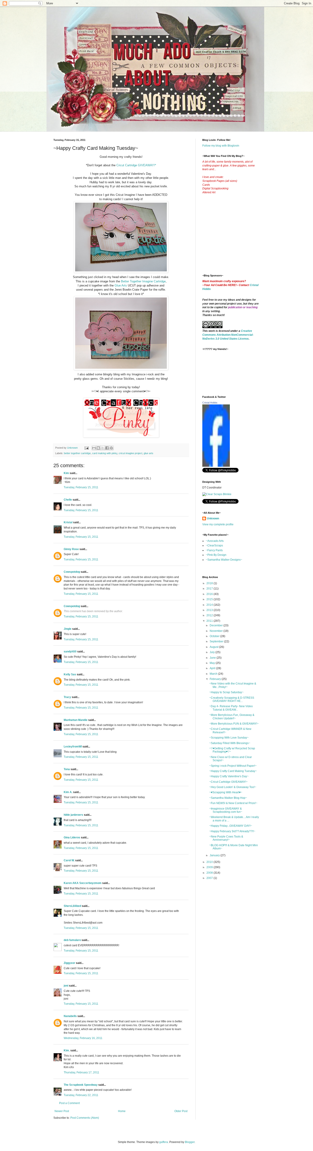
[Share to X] (102, 448)
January (215, 855)
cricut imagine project (130, 453)
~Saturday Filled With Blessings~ (229, 743)
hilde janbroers (73, 814)
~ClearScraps (214, 545)
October (215, 636)
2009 (210, 867)
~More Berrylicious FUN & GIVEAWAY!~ (234, 723)
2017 (210, 588)
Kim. (67, 1050)
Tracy (67, 697)
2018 (210, 583)
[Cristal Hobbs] (216, 465)
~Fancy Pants (214, 550)
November (216, 631)
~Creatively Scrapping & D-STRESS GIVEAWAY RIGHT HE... (231, 699)
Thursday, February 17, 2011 (81, 1072)
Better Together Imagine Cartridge (143, 281)
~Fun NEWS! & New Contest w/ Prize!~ (233, 803)
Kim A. (68, 792)
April (213, 668)
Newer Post (62, 1111)
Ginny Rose (71, 549)
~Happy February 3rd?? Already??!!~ (232, 831)
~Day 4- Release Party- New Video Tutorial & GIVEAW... (231, 708)
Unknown (213, 518)
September (217, 641)
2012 (210, 615)
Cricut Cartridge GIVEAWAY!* (136, 165)
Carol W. (69, 860)
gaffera (163, 1142)
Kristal (68, 522)
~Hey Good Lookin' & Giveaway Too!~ (232, 787)
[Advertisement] (236, 237)
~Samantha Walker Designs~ (224, 559)
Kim (66, 473)
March (214, 673)
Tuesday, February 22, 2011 (81, 1095)
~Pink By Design (216, 554)
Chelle (68, 499)
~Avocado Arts (215, 541)
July (212, 652)
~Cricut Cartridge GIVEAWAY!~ (228, 781)
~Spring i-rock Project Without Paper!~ (233, 765)
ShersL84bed (72, 906)
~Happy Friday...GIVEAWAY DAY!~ (230, 825)
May (213, 663)
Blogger (190, 1142)
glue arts (148, 453)
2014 (210, 604)
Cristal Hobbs (209, 402)
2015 (210, 599)
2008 (210, 872)
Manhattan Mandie (76, 720)
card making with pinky (104, 453)
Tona (67, 769)
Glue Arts (121, 285)
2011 (210, 620)
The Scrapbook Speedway (81, 1084)
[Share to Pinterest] (111, 448)
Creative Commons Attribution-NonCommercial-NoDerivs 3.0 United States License (227, 334)
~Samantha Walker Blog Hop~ (228, 797)
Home (122, 1111)
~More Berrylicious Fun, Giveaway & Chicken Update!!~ (231, 716)
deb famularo (72, 940)
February (216, 679)
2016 (210, 594)
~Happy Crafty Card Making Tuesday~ (233, 771)
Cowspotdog (72, 571)
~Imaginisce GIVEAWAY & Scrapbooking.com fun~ (225, 810)
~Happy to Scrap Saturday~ (226, 692)
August (214, 647)
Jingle (67, 628)
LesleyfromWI (73, 746)
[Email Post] (86, 447)
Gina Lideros (72, 837)
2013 (210, 610)
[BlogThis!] (98, 448)
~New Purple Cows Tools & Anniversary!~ (226, 838)
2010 (210, 862)
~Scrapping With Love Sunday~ (229, 737)
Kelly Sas (70, 674)
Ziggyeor (69, 963)
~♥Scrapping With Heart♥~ (225, 792)
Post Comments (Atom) (84, 1117)
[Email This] (94, 448)
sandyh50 (70, 651)
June (213, 657)
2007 (210, 878)
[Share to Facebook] (107, 448)
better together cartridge (77, 453)
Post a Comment (69, 1103)
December (216, 625)
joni (66, 985)
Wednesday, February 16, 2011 (83, 1038)
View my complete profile (217, 524)
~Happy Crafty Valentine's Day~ (229, 776)
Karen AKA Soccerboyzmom (83, 883)
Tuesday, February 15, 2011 (81, 487)
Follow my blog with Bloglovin (220, 145)
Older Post (180, 1111)
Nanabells (70, 1016)
